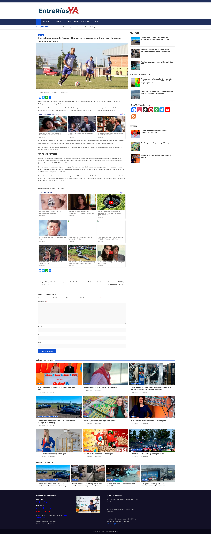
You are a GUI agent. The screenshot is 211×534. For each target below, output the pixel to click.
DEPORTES (57, 22)
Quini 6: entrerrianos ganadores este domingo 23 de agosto (154, 131)
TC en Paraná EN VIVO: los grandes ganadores (147, 454)
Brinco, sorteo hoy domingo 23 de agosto (52, 454)
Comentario (42, 301)
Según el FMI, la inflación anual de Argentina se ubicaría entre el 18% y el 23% (59, 283)
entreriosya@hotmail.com (115, 524)
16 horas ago (135, 456)
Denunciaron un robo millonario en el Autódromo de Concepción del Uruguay (155, 38)
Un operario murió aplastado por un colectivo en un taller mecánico (154, 485)
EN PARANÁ (139, 449)
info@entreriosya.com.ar (44, 502)
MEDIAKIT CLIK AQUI (43, 511)
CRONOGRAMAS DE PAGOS (83, 22)
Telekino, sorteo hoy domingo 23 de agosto (156, 143)
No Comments (64, 92)
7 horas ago (42, 392)
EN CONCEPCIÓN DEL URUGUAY (45, 416)
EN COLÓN (110, 479)
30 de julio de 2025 (44, 92)
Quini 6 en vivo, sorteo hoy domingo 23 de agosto (156, 156)
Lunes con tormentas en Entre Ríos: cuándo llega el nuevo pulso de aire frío (157, 92)
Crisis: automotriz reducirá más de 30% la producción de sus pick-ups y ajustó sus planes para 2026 (151, 389)
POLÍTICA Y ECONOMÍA (136, 383)
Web (39, 343)
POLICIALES (47, 22)
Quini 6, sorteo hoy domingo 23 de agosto (99, 454)
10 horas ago (88, 423)
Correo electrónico (44, 335)
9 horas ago (88, 390)
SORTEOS (68, 22)
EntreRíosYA (55, 92)
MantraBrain (115, 531)
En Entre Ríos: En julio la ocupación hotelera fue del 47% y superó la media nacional (106, 283)
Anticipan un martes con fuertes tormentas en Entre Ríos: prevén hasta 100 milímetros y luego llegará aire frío (157, 81)
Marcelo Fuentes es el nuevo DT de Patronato (100, 388)
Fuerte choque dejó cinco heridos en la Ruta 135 (157, 63)
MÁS (96, 22)
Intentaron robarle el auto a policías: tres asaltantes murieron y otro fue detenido (155, 51)
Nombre (40, 327)
